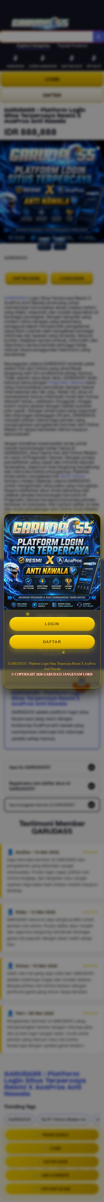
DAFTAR (52, 642)
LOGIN (52, 624)
